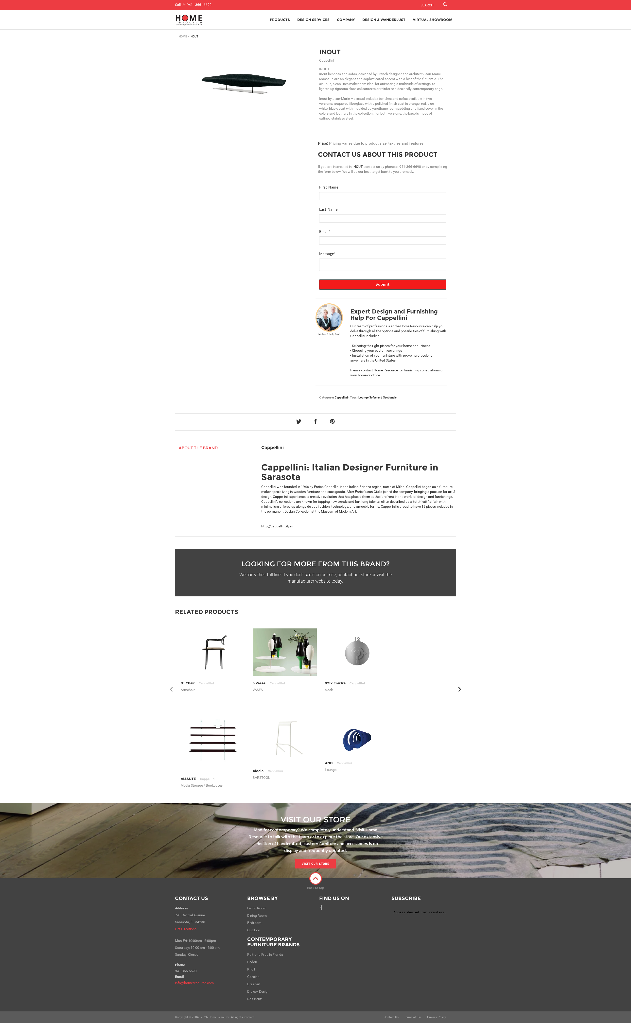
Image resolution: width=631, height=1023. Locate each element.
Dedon (252, 962)
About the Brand (198, 448)
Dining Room (257, 916)
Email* (324, 232)
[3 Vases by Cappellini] (285, 652)
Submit (383, 284)
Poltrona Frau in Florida (265, 954)
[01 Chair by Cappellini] (213, 652)
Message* (327, 254)
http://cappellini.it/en (277, 526)
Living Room (256, 908)
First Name (328, 187)
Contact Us (191, 898)
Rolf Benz (254, 999)
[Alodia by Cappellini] (285, 739)
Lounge (363, 397)
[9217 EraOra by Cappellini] (357, 652)
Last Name (328, 209)
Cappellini (341, 397)
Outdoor (253, 930)
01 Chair (197, 683)
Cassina (253, 977)
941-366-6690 (410, 167)
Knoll (251, 969)
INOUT (330, 52)
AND (338, 763)
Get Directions (185, 929)
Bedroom (254, 923)
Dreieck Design (258, 991)
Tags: (354, 397)
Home (183, 36)
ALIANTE (198, 779)
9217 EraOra (345, 683)
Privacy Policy (436, 1017)
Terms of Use (412, 1017)
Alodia (268, 771)
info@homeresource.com (194, 983)
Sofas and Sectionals (383, 397)
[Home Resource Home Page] (189, 20)
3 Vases (269, 683)
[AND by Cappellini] (357, 739)
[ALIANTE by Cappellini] (213, 739)
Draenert (254, 984)
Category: (326, 397)
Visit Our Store (315, 864)
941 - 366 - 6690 (199, 5)
